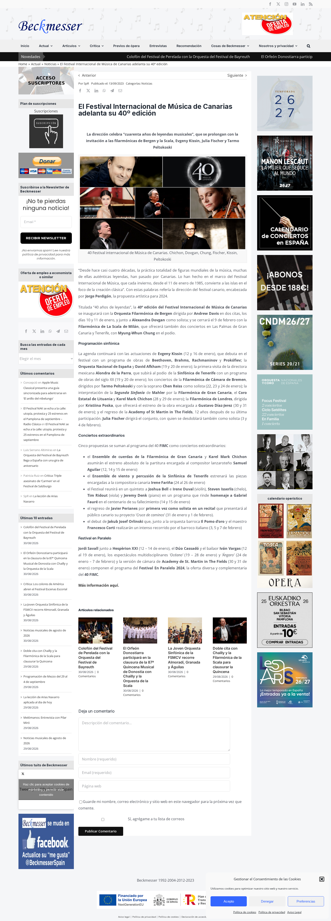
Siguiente (235, 75)
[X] (34, 331)
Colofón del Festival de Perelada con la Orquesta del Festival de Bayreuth (142, 56)
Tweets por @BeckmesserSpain (46, 789)
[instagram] (286, 4)
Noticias (146, 83)
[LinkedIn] (42, 331)
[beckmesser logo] (50, 16)
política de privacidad (38, 254)
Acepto (229, 901)
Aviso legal (124, 916)
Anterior (89, 75)
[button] (322, 879)
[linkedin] (302, 4)
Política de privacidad (271, 912)
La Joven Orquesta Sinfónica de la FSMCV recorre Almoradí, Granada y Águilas (46, 609)
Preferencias (306, 901)
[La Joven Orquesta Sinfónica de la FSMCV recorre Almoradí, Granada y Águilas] (185, 619)
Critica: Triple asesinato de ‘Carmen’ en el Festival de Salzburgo (42, 481)
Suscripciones (46, 111)
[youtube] (294, 4)
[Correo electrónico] (66, 331)
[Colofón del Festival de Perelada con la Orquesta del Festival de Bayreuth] (95, 619)
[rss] (311, 4)
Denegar (267, 901)
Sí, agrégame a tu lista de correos (155, 818)
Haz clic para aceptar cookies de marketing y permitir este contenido (46, 789)
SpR (86, 83)
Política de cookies (244, 912)
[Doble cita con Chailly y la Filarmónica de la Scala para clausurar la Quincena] (230, 619)
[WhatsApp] (50, 331)
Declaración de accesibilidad (197, 916)
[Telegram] (58, 331)
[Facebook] (26, 331)
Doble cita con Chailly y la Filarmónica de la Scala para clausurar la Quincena (41, 656)
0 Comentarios (88, 674)
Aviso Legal (294, 912)
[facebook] (270, 4)
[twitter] (278, 4)
